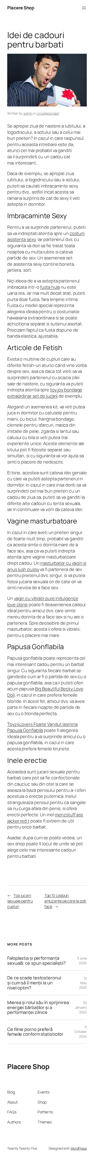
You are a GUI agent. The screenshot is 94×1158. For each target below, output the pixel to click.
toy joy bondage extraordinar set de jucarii (44, 393)
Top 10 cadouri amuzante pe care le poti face (65, 901)
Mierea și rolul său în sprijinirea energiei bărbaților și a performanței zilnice (38, 1007)
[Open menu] (84, 8)
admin (28, 113)
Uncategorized (48, 113)
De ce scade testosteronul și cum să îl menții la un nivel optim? (34, 982)
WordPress (79, 1148)
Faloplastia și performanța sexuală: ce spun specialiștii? (36, 960)
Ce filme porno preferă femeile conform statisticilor (35, 1032)
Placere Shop (20, 8)
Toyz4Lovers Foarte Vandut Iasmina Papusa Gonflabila (42, 727)
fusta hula (50, 287)
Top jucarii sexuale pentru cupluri (20, 901)
